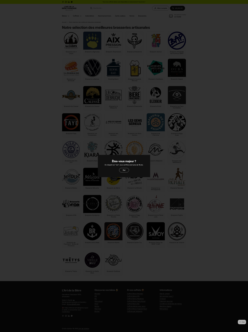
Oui (124, 170)
